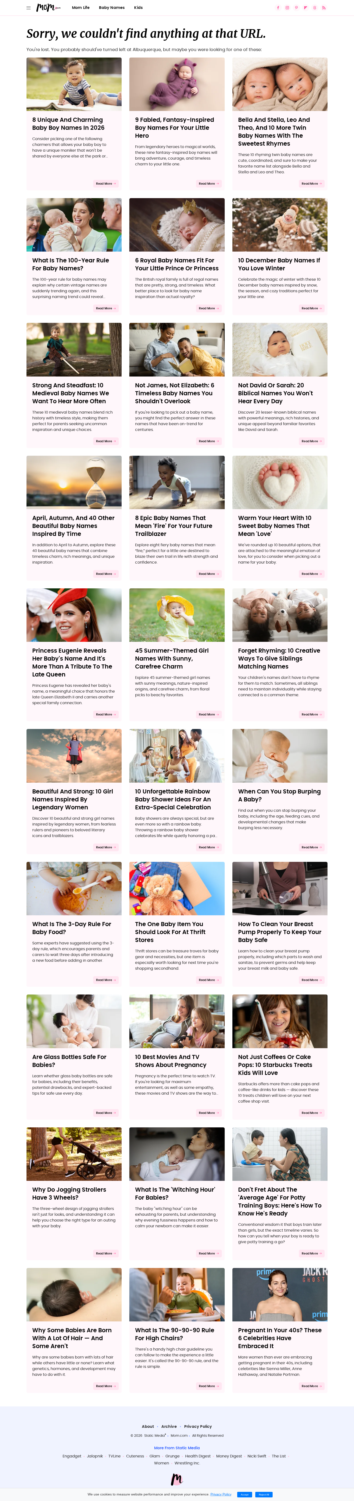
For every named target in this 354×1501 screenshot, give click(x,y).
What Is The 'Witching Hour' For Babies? (175, 1194)
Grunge (172, 1456)
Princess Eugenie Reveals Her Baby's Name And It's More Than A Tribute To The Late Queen (72, 663)
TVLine (114, 1456)
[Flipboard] (305, 7)
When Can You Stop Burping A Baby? (279, 796)
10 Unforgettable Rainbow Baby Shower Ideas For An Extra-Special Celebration (173, 800)
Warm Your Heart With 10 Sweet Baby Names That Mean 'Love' (275, 526)
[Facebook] (278, 7)
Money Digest (229, 1456)
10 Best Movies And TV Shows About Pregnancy (171, 1061)
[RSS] (324, 7)
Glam (155, 1456)
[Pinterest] (296, 7)
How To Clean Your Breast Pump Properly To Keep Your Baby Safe (279, 932)
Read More (104, 183)
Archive (169, 1427)
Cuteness (135, 1456)
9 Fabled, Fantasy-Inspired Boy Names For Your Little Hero (174, 128)
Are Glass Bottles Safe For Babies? (69, 1061)
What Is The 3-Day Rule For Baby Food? (71, 928)
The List (279, 1456)
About (148, 1427)
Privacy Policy (198, 1427)
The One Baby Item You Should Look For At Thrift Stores (170, 932)
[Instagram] (287, 7)
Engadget (72, 1456)
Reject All (264, 1494)
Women (161, 1463)
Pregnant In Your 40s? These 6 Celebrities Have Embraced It (280, 1338)
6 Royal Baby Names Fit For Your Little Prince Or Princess (177, 265)
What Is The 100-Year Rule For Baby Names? (70, 265)
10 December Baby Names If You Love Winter (279, 265)
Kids (138, 8)
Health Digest (198, 1456)
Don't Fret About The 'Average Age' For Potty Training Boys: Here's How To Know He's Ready (279, 1202)
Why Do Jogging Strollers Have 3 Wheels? (69, 1194)
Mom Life (81, 8)
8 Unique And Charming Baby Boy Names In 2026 (68, 124)
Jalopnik (95, 1456)
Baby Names (112, 8)
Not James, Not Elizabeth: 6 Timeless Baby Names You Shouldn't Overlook (174, 393)
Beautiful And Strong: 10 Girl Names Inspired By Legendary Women (72, 800)
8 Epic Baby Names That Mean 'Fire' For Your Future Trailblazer (173, 526)
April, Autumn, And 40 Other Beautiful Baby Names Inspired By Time (73, 526)
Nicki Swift (257, 1456)
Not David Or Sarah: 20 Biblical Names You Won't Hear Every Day (275, 393)
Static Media (154, 1435)
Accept (245, 1494)
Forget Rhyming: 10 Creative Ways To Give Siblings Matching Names (279, 659)
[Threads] (314, 7)
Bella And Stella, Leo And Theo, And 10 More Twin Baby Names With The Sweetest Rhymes (274, 132)
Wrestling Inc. (187, 1463)
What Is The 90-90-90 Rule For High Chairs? (174, 1334)
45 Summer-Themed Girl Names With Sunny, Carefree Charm (172, 659)
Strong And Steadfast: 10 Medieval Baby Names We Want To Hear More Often (70, 393)
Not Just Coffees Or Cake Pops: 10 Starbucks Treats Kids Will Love (275, 1065)
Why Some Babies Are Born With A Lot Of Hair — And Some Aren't (72, 1338)
